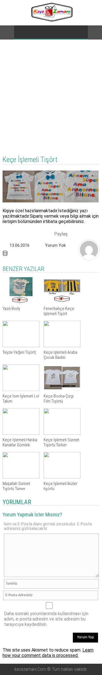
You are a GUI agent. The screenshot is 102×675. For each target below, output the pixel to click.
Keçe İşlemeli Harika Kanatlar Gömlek (20, 442)
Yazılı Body (11, 308)
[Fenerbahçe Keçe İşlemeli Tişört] (62, 302)
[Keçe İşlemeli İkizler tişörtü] (62, 477)
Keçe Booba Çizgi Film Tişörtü (59, 399)
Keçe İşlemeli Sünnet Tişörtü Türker (61, 442)
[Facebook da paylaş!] (74, 233)
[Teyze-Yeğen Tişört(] (21, 345)
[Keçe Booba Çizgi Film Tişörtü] (62, 389)
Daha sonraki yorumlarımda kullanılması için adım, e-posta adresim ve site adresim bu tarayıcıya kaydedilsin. (46, 619)
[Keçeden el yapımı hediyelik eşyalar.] (51, 20)
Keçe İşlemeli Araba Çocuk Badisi (60, 355)
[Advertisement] (51, 93)
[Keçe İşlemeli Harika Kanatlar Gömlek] (21, 433)
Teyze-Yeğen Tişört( (19, 352)
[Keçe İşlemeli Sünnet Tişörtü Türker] (62, 433)
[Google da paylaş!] (93, 233)
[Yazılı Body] (21, 302)
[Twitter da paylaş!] (84, 233)
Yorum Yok (55, 245)
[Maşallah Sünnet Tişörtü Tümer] (21, 477)
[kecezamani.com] (89, 258)
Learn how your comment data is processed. (48, 652)
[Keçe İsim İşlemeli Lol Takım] (21, 389)
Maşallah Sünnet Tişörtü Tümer (16, 486)
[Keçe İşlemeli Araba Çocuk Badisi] (62, 345)
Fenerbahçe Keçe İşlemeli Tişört (59, 311)
